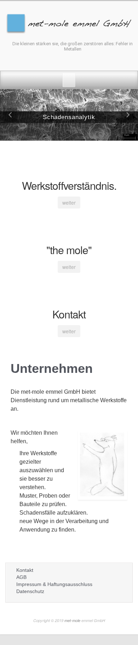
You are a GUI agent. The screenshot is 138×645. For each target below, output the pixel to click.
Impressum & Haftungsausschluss (54, 584)
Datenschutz (30, 591)
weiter (69, 202)
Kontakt (24, 570)
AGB (21, 577)
